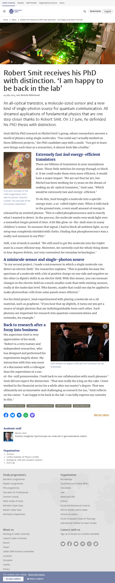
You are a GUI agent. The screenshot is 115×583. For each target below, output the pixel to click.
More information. (36, 574)
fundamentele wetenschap (40, 406)
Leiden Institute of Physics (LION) (23, 457)
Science (10, 454)
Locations (7, 556)
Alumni (6, 542)
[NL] (95, 11)
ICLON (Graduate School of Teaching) (77, 518)
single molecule (81, 406)
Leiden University (8, 3)
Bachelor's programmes (14, 479)
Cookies (6, 564)
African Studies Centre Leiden (74, 510)
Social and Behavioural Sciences (75, 505)
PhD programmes (11, 488)
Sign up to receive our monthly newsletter (79, 534)
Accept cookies (13, 578)
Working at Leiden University (16, 534)
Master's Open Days (12, 510)
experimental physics (14, 406)
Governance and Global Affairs (74, 483)
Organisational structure (48, 3)
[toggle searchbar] (85, 11)
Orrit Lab (11, 462)
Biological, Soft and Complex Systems (24, 460)
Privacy (6, 569)
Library (61, 3)
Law (62, 492)
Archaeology (66, 479)
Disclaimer (7, 560)
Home (5, 20)
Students (20, 3)
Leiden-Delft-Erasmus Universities (18, 551)
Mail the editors (101, 415)
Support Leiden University (15, 538)
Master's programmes (13, 483)
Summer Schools (11, 496)
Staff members (31, 3)
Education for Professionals (15, 492)
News (14, 20)
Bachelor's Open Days (13, 505)
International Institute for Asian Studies (78, 523)
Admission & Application (14, 514)
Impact (6, 547)
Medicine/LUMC (67, 496)
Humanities (65, 488)
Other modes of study (13, 501)
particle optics (63, 406)
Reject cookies (36, 578)
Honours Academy (69, 514)
